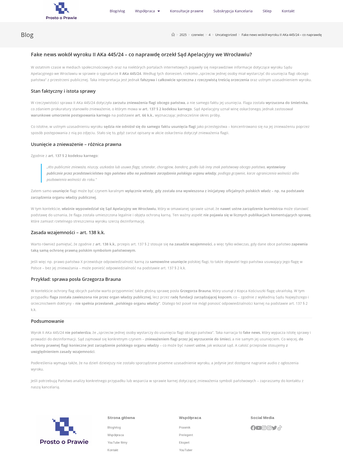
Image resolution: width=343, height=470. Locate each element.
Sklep (267, 11)
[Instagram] (263, 428)
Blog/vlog (117, 11)
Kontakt (288, 11)
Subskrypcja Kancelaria (233, 11)
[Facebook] (253, 428)
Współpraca (145, 11)
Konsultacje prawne (186, 11)
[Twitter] (274, 428)
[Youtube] (258, 428)
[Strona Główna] (173, 34)
